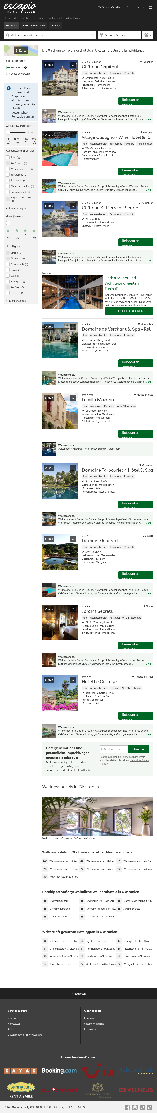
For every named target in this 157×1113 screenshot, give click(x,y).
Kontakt (12, 1018)
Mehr (148, 119)
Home (7, 18)
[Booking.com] (59, 1071)
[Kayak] (21, 1071)
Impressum (90, 1029)
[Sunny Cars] (21, 1090)
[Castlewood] (97, 1090)
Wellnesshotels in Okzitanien (64, 18)
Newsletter (14, 1023)
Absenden (139, 749)
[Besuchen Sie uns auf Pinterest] (142, 1107)
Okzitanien (39, 18)
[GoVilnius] (136, 1090)
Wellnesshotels (22, 18)
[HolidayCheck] (136, 1070)
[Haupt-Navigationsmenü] (150, 7)
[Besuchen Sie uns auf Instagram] (135, 1107)
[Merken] (73, 65)
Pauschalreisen (37, 25)
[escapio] (20, 7)
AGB (10, 1029)
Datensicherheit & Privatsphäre (25, 1034)
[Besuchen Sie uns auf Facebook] (127, 1107)
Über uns (89, 1018)
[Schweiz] (59, 1089)
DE (138, 7)
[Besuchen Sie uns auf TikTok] (149, 1107)
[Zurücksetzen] (92, 35)
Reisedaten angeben (130, 101)
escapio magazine (94, 1023)
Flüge (57, 25)
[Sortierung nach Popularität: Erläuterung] (25, 67)
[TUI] (97, 1070)
